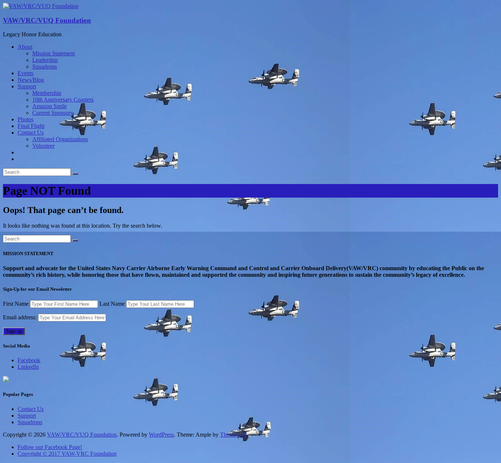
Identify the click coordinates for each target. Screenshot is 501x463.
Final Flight (31, 126)
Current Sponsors (52, 113)
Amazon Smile (49, 106)
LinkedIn (28, 367)
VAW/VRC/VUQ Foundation (47, 20)
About (25, 47)
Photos (25, 119)
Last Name (112, 304)
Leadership (45, 60)
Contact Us (31, 132)
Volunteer (43, 146)
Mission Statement (53, 53)
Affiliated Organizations (60, 139)
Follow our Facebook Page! (50, 447)
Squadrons (44, 66)
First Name (16, 304)
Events (25, 73)
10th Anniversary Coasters (63, 99)
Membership (46, 93)
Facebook (29, 360)
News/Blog (31, 80)
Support (27, 86)
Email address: (20, 317)
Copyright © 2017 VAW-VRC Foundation (67, 454)
